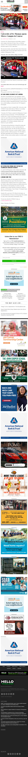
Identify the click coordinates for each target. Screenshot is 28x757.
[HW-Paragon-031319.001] (14, 634)
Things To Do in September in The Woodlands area (13, 306)
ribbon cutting (17, 289)
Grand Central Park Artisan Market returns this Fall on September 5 (13, 310)
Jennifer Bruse (5, 38)
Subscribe (19, 668)
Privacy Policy (14, 666)
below (2, 86)
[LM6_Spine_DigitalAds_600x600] (14, 410)
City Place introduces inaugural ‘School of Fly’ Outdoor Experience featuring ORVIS (14, 314)
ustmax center (13, 291)
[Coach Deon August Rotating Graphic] (14, 496)
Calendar (8, 666)
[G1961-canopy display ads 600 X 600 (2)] (14, 346)
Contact (14, 668)
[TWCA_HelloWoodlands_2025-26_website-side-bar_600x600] (14, 232)
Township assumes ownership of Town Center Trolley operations (21, 297)
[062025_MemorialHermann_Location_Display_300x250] (14, 285)
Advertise (8, 668)
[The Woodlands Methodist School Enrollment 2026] (14, 594)
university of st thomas (5, 291)
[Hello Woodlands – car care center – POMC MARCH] (14, 467)
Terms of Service (22, 666)
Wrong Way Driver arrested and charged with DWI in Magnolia (7, 296)
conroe (8, 289)
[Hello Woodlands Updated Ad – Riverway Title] (14, 573)
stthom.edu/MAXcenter (7, 200)
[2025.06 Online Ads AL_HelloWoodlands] (14, 525)
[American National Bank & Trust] (14, 164)
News (4, 666)
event (12, 289)
